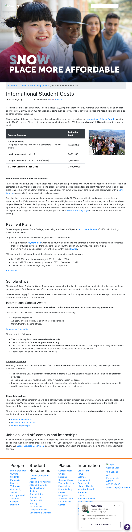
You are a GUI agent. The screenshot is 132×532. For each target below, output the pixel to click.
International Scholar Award (100, 119)
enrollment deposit (88, 229)
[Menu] (124, 5)
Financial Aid (36, 500)
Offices (61, 473)
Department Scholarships (23, 422)
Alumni (13, 492)
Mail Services (36, 506)
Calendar (82, 477)
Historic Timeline (86, 486)
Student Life (35, 497)
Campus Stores (65, 480)
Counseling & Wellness (40, 512)
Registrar (34, 491)
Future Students (18, 470)
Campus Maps (65, 470)
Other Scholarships (20, 425)
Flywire (73, 249)
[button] (127, 527)
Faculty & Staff (17, 495)
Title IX (81, 495)
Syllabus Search (37, 488)
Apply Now (11, 270)
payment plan (34, 242)
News (80, 473)
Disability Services (38, 509)
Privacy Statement (87, 498)
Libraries (62, 477)
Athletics (14, 498)
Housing (34, 503)
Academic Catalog (39, 485)
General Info (83, 470)
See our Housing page (78, 210)
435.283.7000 (113, 484)
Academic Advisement (40, 481)
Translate (58, 99)
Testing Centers (66, 483)
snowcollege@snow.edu (118, 487)
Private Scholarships (21, 419)
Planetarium (64, 486)
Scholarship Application (17, 329)
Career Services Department (30, 446)
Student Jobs (36, 494)
